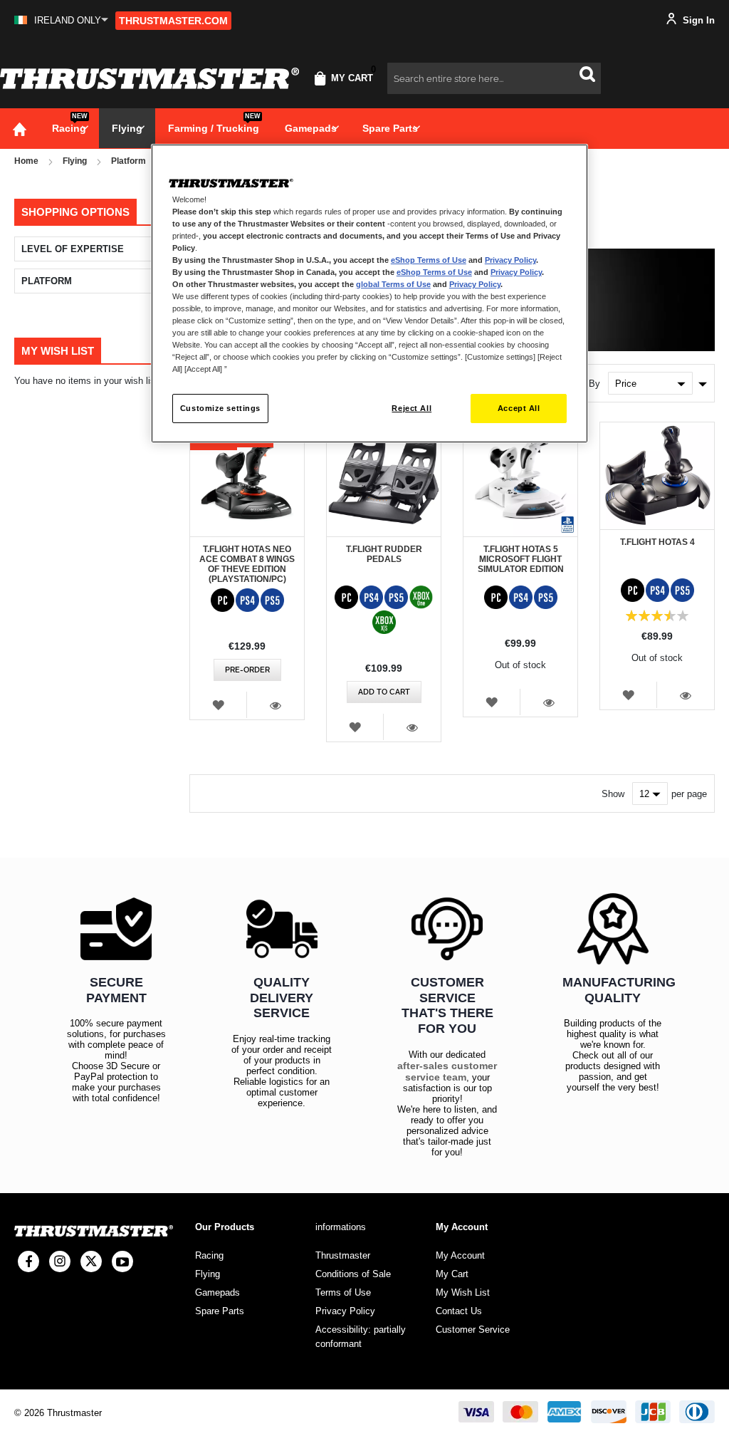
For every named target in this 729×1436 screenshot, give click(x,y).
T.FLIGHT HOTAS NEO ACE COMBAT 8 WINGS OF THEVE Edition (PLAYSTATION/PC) (247, 564)
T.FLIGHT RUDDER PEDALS (384, 554)
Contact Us (459, 1311)
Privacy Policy (510, 260)
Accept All (519, 408)
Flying (75, 161)
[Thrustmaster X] (91, 1261)
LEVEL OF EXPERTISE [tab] (72, 249)
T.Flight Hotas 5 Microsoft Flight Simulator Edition (521, 559)
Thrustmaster (342, 1255)
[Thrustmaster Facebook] (28, 1261)
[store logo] (149, 78)
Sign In (697, 20)
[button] (61, 20)
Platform (128, 161)
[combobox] (494, 78)
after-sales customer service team (447, 1071)
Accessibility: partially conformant (360, 1336)
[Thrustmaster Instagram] (59, 1261)
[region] (369, 294)
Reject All (411, 408)
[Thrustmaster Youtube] (122, 1261)
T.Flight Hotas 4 (657, 542)
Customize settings (220, 408)
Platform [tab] (46, 281)
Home (26, 161)
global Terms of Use (393, 284)
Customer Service (473, 1329)
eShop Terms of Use (428, 260)
